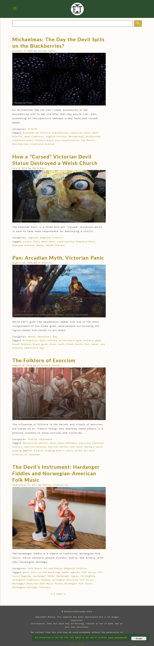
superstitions (70, 140)
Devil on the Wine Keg (45, 572)
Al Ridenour (45, 263)
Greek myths (74, 344)
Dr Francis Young (48, 365)
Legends (33, 237)
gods (98, 340)
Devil (87, 133)
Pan (87, 344)
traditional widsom (43, 144)
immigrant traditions (25, 580)
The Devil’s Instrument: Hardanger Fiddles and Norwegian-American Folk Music (56, 473)
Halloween (45, 439)
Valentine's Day (47, 336)
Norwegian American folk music (72, 580)
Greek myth (57, 344)
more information (117, 637)
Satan (95, 344)
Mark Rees (39, 168)
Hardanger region (67, 576)
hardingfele (88, 576)
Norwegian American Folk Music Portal (37, 583)
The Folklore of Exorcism (43, 360)
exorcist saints (58, 447)
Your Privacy (77, 644)
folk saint (76, 447)
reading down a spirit (59, 450)
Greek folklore (21, 344)
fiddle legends (71, 572)
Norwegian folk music (79, 583)
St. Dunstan (32, 454)
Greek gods (40, 344)
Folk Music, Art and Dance (45, 568)
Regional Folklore (51, 237)
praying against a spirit (27, 450)
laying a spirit (93, 447)
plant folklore (36, 140)
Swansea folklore (23, 245)
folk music (89, 572)
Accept (139, 638)
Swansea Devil (85, 241)
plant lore (53, 140)
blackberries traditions (67, 133)
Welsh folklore (55, 245)
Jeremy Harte (46, 51)
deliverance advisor (35, 443)
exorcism (84, 443)
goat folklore (85, 340)
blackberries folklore (37, 133)
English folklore (56, 136)
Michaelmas (76, 136)
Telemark (45, 587)
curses (27, 241)
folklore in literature (61, 340)
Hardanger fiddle (43, 576)
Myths (32, 336)
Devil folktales (67, 443)
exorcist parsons (35, 447)
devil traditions (34, 136)
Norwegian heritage (24, 587)
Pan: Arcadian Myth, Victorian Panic (58, 258)
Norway (45, 580)
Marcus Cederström (55, 485)
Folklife (33, 129)
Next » (61, 593)
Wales (40, 245)
